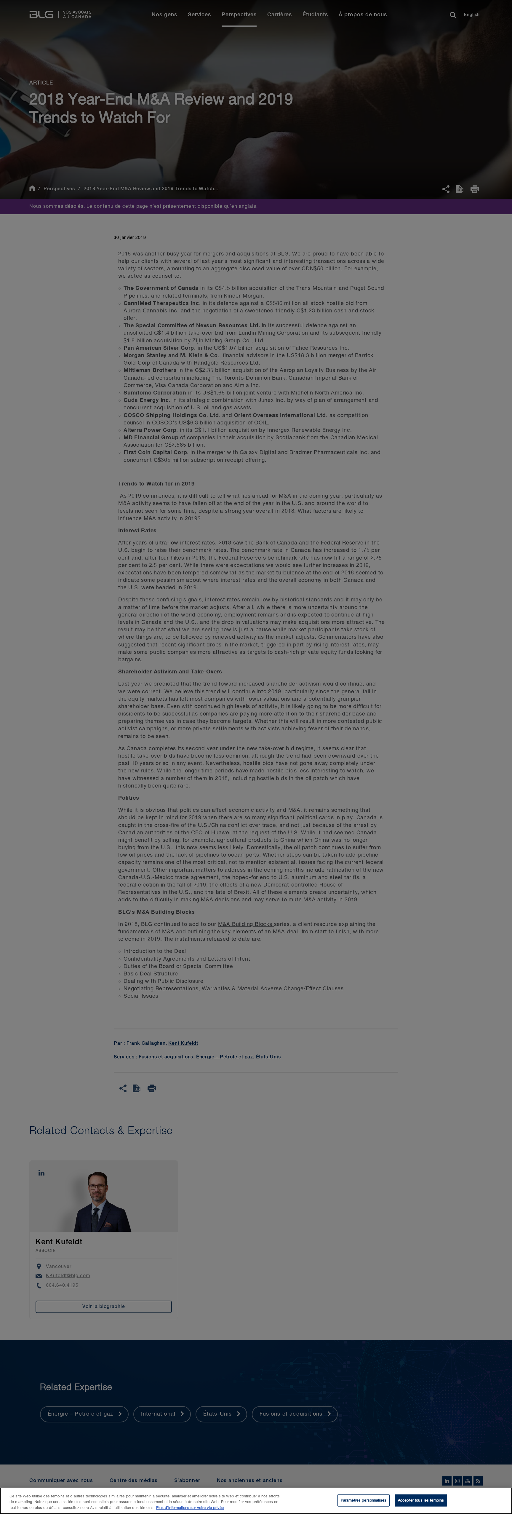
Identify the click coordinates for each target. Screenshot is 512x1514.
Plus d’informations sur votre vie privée (190, 1508)
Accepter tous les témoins (421, 1500)
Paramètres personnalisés (363, 1500)
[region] (256, 1501)
